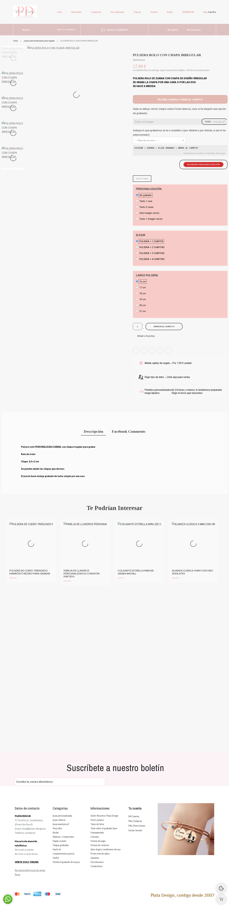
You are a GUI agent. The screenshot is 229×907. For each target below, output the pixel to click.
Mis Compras (135, 821)
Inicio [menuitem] (59, 12)
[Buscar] (17, 30)
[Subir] (221, 899)
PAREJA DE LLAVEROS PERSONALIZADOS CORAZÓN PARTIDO (82, 573)
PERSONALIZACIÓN (149, 189)
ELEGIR (140, 235)
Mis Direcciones (136, 825)
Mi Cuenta (133, 816)
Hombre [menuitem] (154, 12)
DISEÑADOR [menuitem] (188, 12)
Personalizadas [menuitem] (117, 12)
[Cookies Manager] (221, 888)
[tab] (93, 431)
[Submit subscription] (100, 782)
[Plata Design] (25, 12)
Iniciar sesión (135, 830)
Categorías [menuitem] (96, 12)
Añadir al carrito (164, 326)
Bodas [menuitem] (170, 12)
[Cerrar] (168, 587)
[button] (159, 140)
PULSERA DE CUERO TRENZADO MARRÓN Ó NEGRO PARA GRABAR (29, 572)
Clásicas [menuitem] (137, 12)
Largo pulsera (147, 275)
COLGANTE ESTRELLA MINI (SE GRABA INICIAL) (136, 572)
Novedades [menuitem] (76, 12)
